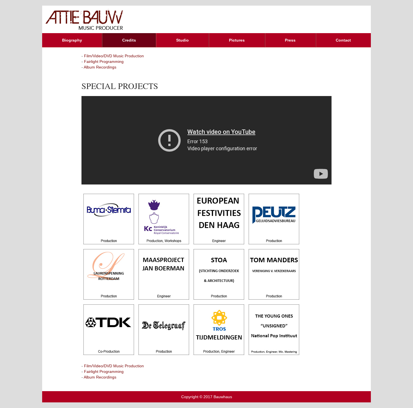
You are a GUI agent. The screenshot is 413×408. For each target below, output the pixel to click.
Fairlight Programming (104, 61)
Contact (343, 40)
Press (290, 40)
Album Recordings (100, 67)
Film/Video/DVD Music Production (114, 56)
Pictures (237, 40)
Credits (129, 40)
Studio (182, 40)
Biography (72, 40)
